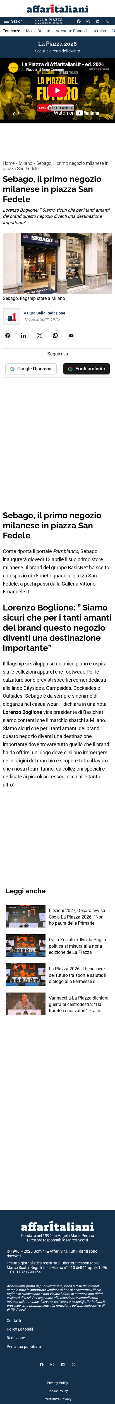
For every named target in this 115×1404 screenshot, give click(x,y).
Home (9, 163)
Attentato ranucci (71, 31)
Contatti (14, 1320)
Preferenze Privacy (57, 1399)
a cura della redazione (44, 313)
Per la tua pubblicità (24, 1346)
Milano (25, 163)
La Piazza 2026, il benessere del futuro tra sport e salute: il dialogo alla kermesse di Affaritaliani (77, 975)
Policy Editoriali (20, 1329)
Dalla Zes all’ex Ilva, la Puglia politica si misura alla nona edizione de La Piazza (77, 946)
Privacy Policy (57, 1383)
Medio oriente (38, 31)
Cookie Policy (57, 1391)
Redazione (16, 1338)
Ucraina (99, 31)
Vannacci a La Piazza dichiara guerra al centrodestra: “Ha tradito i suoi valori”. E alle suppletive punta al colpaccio (79, 1004)
